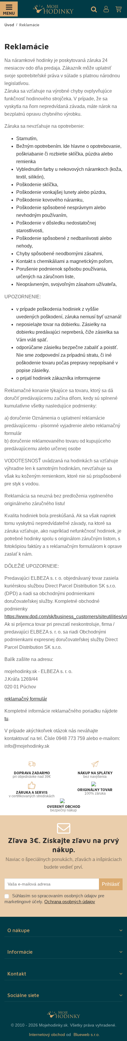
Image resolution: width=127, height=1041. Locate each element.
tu (6, 718)
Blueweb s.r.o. (87, 1034)
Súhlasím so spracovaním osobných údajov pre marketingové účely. (54, 898)
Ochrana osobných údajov (69, 901)
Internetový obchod (47, 1034)
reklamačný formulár (25, 698)
